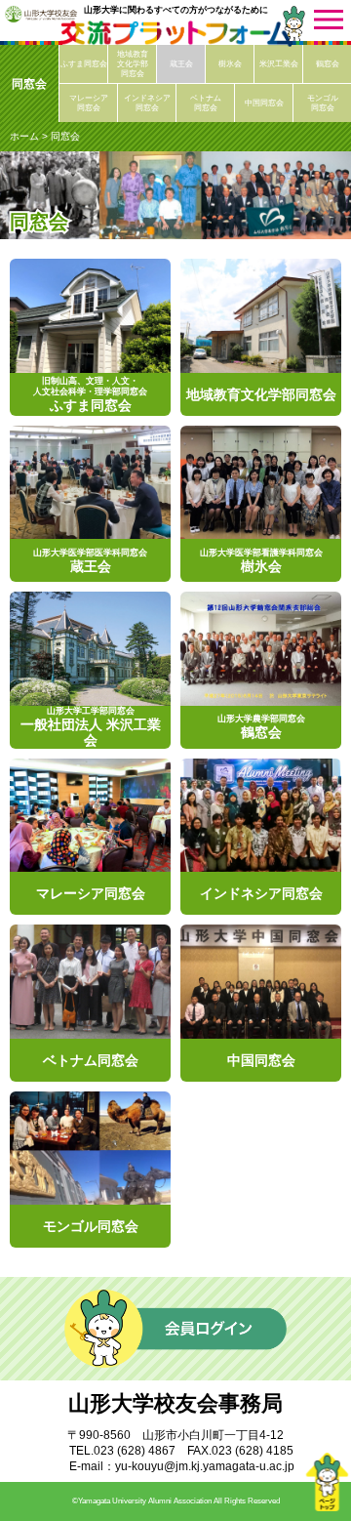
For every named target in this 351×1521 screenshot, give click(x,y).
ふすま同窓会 (83, 64)
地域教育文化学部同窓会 (132, 64)
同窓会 (29, 84)
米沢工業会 (278, 64)
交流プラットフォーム (175, 34)
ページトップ (326, 1482)
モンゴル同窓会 (322, 103)
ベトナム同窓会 (205, 103)
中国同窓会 (264, 103)
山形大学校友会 (41, 13)
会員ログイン (175, 1329)
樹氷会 (230, 64)
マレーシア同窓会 (88, 103)
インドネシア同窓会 (147, 103)
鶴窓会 (327, 64)
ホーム (24, 136)
